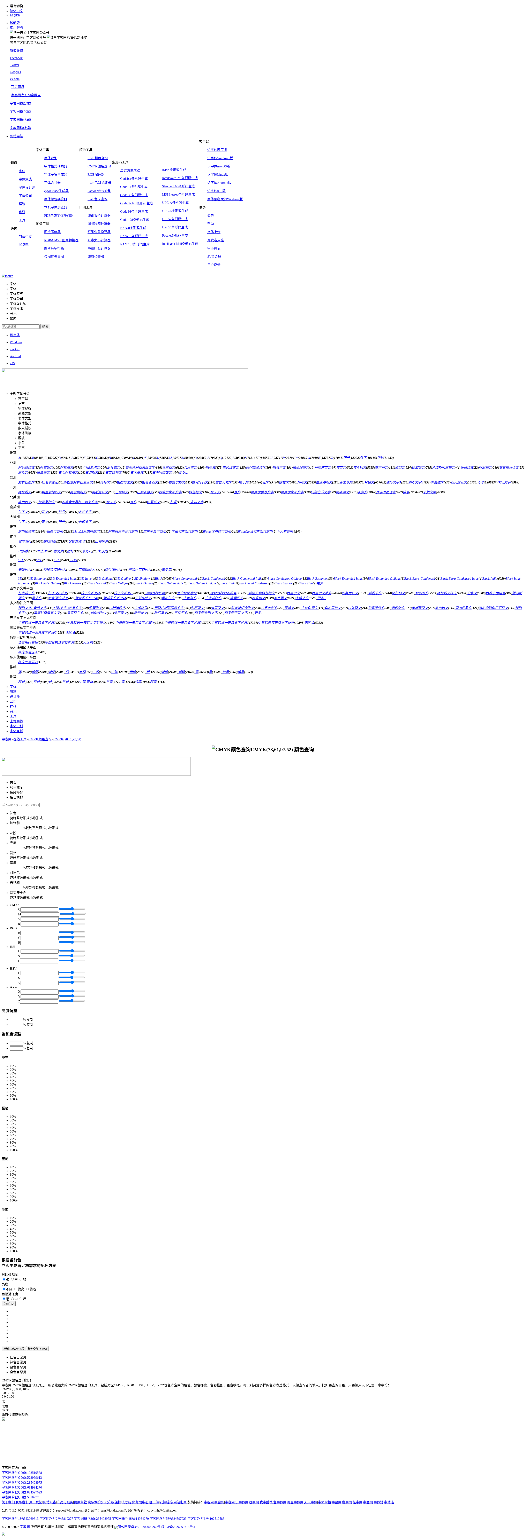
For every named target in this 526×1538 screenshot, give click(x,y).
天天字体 (310, 1502)
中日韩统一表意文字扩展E (183, 622)
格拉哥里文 (125, 482)
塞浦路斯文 (324, 482)
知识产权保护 (111, 1502)
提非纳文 (342, 492)
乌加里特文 (332, 608)
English (15, 15)
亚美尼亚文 (459, 482)
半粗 (132, 672)
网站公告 (49, 1502)
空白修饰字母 (187, 593)
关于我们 (8, 1502)
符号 (346, 457)
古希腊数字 (117, 608)
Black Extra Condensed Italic (459, 578)
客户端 (154, 1502)
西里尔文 (345, 482)
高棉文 (23, 472)
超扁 (153, 682)
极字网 (357, 1502)
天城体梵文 (143, 598)
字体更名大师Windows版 (225, 199)
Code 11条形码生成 (134, 187)
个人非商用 (284, 531)
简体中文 (16, 11)
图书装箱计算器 (99, 224)
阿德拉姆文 (26, 467)
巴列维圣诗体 (255, 467)
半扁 (109, 682)
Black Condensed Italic (247, 578)
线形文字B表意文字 (67, 608)
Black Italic (489, 578)
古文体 (58, 551)
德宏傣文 (418, 467)
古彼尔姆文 (176, 482)
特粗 (164, 672)
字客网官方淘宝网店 (26, 95)
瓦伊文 (362, 492)
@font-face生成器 (56, 191)
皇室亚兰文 (75, 613)
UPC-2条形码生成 (175, 219)
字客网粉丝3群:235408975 (92, 1518)
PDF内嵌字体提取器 (58, 215)
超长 (21, 682)
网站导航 (16, 136)
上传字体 (16, 721)
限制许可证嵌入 (139, 569)
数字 (363, 457)
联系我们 (22, 1502)
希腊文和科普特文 (261, 593)
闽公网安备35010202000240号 (139, 1527)
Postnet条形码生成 (175, 235)
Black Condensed (213, 578)
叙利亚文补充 (58, 598)
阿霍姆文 (46, 467)
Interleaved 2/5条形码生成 (180, 178)
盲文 (265, 482)
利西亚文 (197, 608)
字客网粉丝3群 (20, 111)
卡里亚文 (217, 608)
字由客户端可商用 (184, 531)
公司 (13, 701)
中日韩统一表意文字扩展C (86, 622)
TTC (57, 560)
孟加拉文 (168, 598)
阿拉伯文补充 (447, 593)
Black (158, 578)
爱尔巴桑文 (26, 482)
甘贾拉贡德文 (509, 467)
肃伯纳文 (398, 608)
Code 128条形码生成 (134, 219)
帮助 (210, 224)
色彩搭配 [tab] (16, 792)
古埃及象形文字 (170, 492)
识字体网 (241, 1502)
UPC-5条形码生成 (175, 227)
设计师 (15, 696)
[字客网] (7, 276)
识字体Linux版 (217, 174)
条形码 (87, 551)
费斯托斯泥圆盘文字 (169, 608)
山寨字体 (101, 541)
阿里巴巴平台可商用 (123, 531)
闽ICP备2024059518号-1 (178, 1527)
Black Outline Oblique (202, 583)
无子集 (166, 569)
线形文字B (415, 482)
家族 (13, 691)
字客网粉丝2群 (20, 103)
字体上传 (213, 232)
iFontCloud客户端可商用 (255, 531)
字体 (22, 171)
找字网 (254, 1502)
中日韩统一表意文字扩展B (37, 622)
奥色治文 (24, 502)
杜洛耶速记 (50, 482)
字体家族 (25, 179)
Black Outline (144, 583)
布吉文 (341, 467)
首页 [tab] (13, 782)
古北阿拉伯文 (68, 472)
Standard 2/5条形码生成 (178, 186)
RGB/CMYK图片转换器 (61, 240)
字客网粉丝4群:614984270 (130, 1518)
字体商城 (16, 731)
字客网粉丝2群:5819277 (56, 1518)
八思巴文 (190, 467)
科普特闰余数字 (242, 608)
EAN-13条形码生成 (134, 236)
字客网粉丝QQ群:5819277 (20, 1497)
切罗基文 (153, 502)
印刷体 (23, 551)
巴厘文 (210, 467)
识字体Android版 (219, 182)
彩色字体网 (278, 1502)
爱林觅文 (113, 467)
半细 (82, 672)
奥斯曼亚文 (100, 492)
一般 (95, 672)
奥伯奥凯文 (78, 492)
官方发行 (24, 541)
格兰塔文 (43, 472)
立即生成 (8, 1304)
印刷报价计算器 (99, 215)
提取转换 (49, 541)
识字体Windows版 (220, 158)
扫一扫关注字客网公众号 (28, 37)
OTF (39, 560)
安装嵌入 (24, 569)
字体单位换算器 (55, 199)
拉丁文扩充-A (90, 593)
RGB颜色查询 (98, 158)
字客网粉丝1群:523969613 (20, 1518)
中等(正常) (86, 682)
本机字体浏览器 (55, 207)
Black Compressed (185, 578)
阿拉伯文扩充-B (86, 598)
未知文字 (504, 482)
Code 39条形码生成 (134, 195)
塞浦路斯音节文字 (47, 613)
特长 (36, 682)
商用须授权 (26, 531)
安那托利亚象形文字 (140, 467)
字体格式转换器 (55, 166)
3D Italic (86, 578)
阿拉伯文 (66, 467)
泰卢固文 (280, 598)
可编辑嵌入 (86, 569)
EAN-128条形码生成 (135, 244)
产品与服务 (65, 1502)
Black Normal (97, 583)
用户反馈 (213, 265)
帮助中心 (142, 1502)
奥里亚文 (168, 467)
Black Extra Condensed (419, 578)
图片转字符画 (54, 248)
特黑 (225, 672)
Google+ (15, 72)
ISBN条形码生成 (174, 170)
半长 (65, 682)
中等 (114, 672)
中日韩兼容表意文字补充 (276, 622)
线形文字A (393, 482)
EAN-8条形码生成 (133, 228)
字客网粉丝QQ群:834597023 (22, 1492)
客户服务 (16, 28)
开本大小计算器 (99, 240)
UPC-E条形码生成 (175, 211)
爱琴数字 (95, 608)
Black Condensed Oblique (285, 578)
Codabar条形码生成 (134, 178)
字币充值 (213, 248)
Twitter (14, 65)
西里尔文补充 (321, 593)
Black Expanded (317, 578)
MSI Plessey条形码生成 (178, 194)
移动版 (15, 23)
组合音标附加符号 (223, 593)
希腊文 (369, 482)
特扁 (138, 682)
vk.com (15, 79)
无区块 (309, 622)
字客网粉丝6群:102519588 (205, 1518)
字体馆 (378, 1502)
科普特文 (195, 492)
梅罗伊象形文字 (292, 492)
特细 (51, 672)
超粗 (181, 672)
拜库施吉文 (322, 467)
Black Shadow (284, 583)
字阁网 (368, 1502)
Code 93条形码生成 (134, 211)
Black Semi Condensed (254, 583)
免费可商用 (54, 531)
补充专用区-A (28, 652)
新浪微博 (16, 51)
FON (73, 560)
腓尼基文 (485, 467)
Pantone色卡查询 (99, 191)
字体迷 (389, 1502)
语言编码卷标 (28, 642)
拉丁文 (243, 482)
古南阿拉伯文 (162, 472)
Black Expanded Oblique (384, 578)
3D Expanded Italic (63, 578)
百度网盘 (17, 87)
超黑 (241, 672)
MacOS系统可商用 (86, 531)
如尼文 (302, 482)
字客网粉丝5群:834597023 (168, 1518)
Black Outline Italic (171, 583)
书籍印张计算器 (99, 248)
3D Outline (123, 578)
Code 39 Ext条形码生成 (136, 203)
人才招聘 (128, 1502)
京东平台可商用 (154, 531)
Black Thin (306, 583)
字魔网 (219, 1502)
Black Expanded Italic (348, 578)
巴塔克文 (279, 467)
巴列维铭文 (230, 467)
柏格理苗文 (301, 467)
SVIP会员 (214, 256)
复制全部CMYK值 (13, 1348)
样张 (22, 204)
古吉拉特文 (113, 472)
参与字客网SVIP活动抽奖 (28, 42)
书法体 (41, 551)
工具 (22, 220)
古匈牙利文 (200, 482)
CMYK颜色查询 (99, 166)
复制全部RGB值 (37, 1348)
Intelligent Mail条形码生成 (180, 243)
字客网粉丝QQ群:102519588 (22, 1472)
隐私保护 (94, 1502)
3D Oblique (104, 578)
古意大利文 (223, 482)
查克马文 (381, 467)
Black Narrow (73, 583)
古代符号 (140, 608)
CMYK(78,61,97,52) (67, 739)
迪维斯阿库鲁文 (443, 467)
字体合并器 (52, 182)
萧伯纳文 (437, 482)
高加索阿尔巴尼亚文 (78, 482)
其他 (380, 457)
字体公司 (25, 195)
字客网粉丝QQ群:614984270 (22, 1487)
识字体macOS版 (218, 166)
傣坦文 (400, 467)
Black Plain (227, 583)
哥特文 (105, 482)
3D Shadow (142, 578)
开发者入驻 (215, 240)
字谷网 (209, 1502)
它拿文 (472, 593)
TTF (21, 560)
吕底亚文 (180, 613)
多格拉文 (466, 467)
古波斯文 (91, 472)
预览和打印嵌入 (54, 569)
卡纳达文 (302, 598)
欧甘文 (284, 482)
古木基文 (136, 472)
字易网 (336, 1502)
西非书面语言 (386, 492)
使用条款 (80, 1502)
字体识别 (50, 158)
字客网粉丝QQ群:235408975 (22, 1482)
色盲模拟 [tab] (16, 797)
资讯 (22, 212)
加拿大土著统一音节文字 (80, 502)
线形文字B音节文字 (32, 608)
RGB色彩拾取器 (99, 182)
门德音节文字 (320, 492)
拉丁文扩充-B (123, 593)
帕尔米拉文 (98, 613)
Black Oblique (119, 583)
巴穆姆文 (121, 492)
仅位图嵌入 (113, 569)
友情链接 (166, 1502)
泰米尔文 (258, 598)
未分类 (102, 551)
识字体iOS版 (216, 191)
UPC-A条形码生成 (175, 202)
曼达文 (37, 598)
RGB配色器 (96, 174)
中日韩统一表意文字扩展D (134, 622)
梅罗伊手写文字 (262, 492)
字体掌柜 (324, 1502)
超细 (35, 672)
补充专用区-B (28, 662)
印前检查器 (96, 256)
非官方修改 (76, 541)
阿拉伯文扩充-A (114, 598)
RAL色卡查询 (97, 199)
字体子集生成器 (55, 174)
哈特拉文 (140, 613)
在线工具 (20, 739)
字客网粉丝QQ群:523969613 (22, 1477)
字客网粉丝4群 (20, 119)
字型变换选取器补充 (59, 642)
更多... (183, 472)
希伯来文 (375, 593)
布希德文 (359, 467)
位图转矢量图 (54, 256)
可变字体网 (295, 1502)
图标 (70, 551)
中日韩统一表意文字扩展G (37, 632)
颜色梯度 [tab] (16, 787)
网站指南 (180, 1502)
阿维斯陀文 (91, 467)
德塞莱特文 (46, 502)
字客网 (7, 739)
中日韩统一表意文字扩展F (230, 622)
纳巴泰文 (120, 613)
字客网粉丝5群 (20, 128)
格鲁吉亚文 (150, 482)
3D (20, 578)
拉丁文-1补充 (57, 593)
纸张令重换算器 (99, 232)
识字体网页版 (217, 150)
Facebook (16, 58)
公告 (210, 215)
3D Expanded (38, 578)
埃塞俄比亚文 (51, 492)
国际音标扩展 (155, 593)
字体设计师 (27, 187)
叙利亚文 (421, 593)
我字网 (347, 1502)
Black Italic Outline (47, 583)
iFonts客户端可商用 (217, 531)
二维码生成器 (130, 170)
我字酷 (264, 1502)
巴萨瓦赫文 (145, 492)
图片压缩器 (52, 232)
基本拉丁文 (26, 593)
